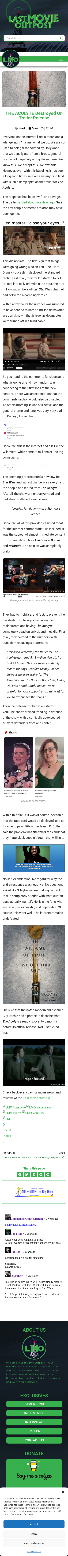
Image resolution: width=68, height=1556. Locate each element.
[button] (63, 1492)
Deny (34, 1533)
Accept (34, 1524)
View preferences (34, 1543)
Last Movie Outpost (36, 1098)
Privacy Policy (34, 1551)
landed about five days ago (36, 202)
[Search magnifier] (61, 38)
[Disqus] (34, 1256)
